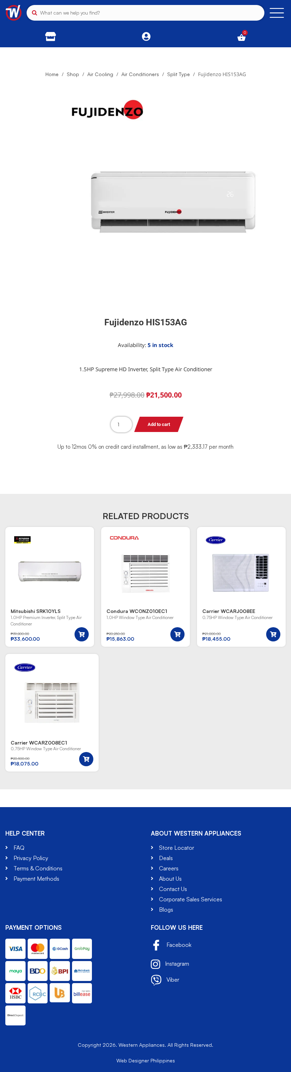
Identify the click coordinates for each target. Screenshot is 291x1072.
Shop (73, 74)
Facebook (178, 945)
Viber (172, 979)
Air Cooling (100, 74)
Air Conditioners (140, 74)
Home (52, 74)
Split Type (178, 74)
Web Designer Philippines (145, 1060)
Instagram (176, 963)
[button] (82, 634)
